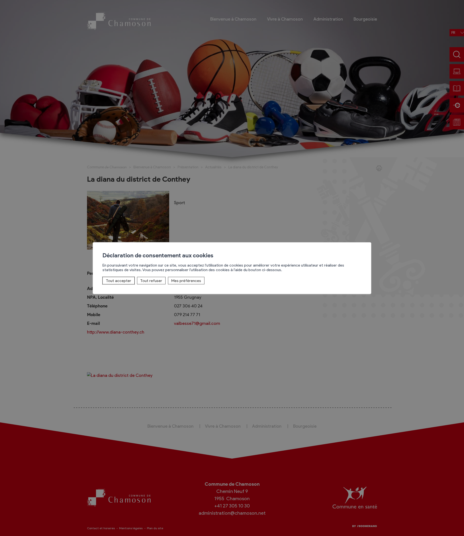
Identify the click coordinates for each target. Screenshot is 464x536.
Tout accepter (118, 280)
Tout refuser (151, 280)
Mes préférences (186, 280)
